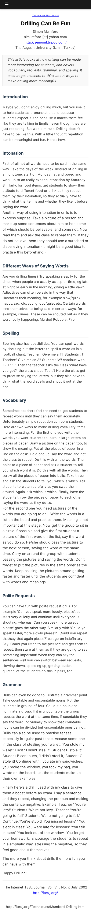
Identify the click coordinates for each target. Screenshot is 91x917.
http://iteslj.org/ (45, 893)
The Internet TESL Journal (45, 15)
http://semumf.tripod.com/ (46, 42)
